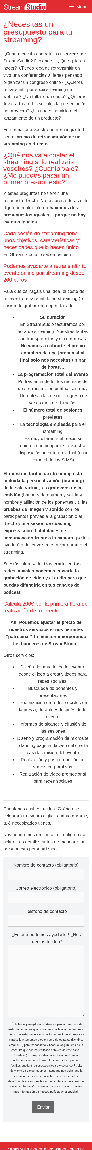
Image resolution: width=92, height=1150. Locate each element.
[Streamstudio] (24, 6)
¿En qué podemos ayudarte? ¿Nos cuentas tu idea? (46, 938)
